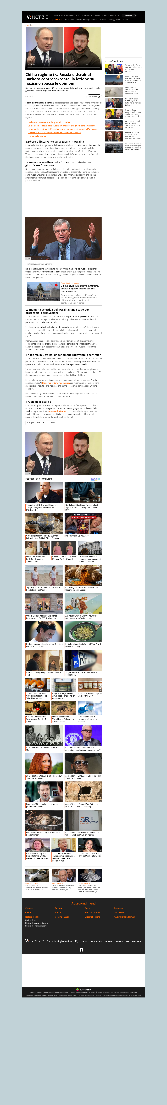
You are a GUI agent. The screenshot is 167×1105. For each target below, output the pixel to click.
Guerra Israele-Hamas (124, 917)
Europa (30, 422)
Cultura (28, 912)
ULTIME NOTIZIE (58, 15)
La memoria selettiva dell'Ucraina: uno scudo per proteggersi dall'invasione (63, 129)
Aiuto (75, 995)
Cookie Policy (52, 995)
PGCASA (72, 992)
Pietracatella (69, 20)
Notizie (37, 940)
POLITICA (79, 15)
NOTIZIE (40, 17)
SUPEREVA (133, 992)
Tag (127, 941)
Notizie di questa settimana (36, 923)
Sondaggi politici (114, 20)
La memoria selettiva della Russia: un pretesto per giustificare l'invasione (61, 125)
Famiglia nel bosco (91, 20)
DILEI (100, 992)
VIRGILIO (40, 992)
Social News (119, 912)
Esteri (87, 908)
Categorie (108, 941)
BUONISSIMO (124, 992)
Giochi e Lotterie (92, 912)
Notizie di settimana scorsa (36, 926)
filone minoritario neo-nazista (56, 383)
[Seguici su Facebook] (82, 951)
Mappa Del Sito (96, 941)
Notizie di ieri (30, 920)
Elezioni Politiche (92, 917)
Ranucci (125, 20)
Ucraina (51, 422)
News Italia (136, 941)
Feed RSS (84, 941)
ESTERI (97, 15)
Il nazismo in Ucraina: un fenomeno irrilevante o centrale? (54, 132)
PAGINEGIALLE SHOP (62, 992)
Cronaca (29, 908)
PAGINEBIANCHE (82, 992)
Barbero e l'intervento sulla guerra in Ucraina (49, 122)
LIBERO (33, 992)
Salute (58, 912)
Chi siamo (29, 995)
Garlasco (79, 20)
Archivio (119, 941)
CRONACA (70, 15)
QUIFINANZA (115, 992)
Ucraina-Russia (62, 917)
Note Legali (37, 995)
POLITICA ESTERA (58, 884)
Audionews (128, 15)
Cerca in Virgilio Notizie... (60, 941)
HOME (27, 25)
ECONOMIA (89, 15)
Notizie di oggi (32, 917)
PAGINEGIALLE (49, 992)
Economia (118, 908)
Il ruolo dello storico (37, 136)
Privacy (44, 995)
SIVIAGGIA (106, 992)
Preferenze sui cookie (65, 995)
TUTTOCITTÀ (93, 992)
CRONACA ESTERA (31, 884)
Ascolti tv (103, 20)
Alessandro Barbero (58, 411)
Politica (58, 908)
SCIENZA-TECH (108, 15)
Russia (40, 422)
